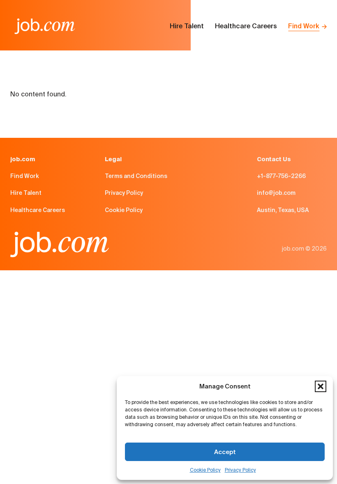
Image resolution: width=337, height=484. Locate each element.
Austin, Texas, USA (283, 210)
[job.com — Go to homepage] (44, 26)
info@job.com (276, 192)
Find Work (303, 26)
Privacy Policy (240, 470)
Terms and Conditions (136, 176)
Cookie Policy (205, 470)
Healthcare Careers (246, 26)
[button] (320, 386)
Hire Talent (187, 26)
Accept (225, 451)
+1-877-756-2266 (281, 176)
